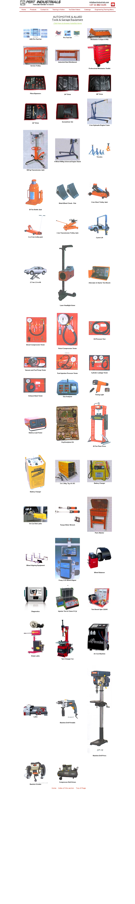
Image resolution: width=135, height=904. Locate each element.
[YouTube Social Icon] (113, 4)
